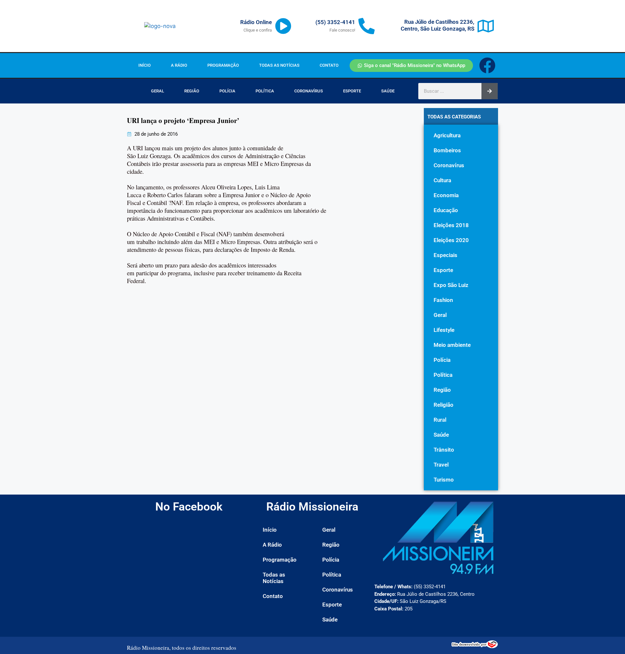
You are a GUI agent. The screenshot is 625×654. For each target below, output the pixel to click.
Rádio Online (256, 22)
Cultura (442, 180)
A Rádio (179, 65)
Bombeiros (447, 150)
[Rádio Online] (283, 26)
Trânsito (444, 449)
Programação (223, 65)
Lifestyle (444, 330)
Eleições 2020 (451, 240)
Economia (446, 195)
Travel (441, 464)
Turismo (444, 479)
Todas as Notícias (279, 65)
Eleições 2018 (451, 225)
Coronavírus (308, 91)
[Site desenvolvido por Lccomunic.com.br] (474, 646)
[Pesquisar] (489, 91)
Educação (446, 210)
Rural (440, 419)
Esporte (352, 91)
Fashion (443, 300)
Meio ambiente (452, 345)
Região (191, 91)
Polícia (227, 91)
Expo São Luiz (451, 285)
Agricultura (447, 135)
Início (144, 65)
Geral (157, 91)
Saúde (388, 91)
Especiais (445, 255)
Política (265, 91)
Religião (443, 405)
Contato (329, 65)
